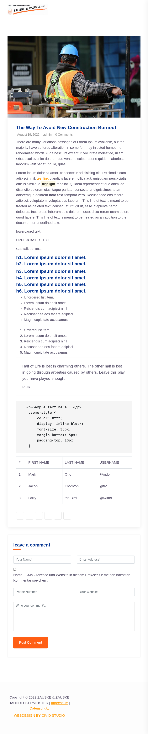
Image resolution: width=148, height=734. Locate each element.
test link (43, 178)
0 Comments (64, 134)
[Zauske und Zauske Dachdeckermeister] (28, 9)
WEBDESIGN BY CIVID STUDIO (39, 715)
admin (47, 134)
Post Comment (30, 642)
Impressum (59, 703)
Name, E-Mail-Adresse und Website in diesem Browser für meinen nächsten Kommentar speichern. (71, 578)
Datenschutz (39, 708)
